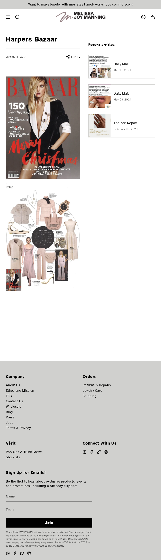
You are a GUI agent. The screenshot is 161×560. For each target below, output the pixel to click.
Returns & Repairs (97, 385)
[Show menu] (8, 17)
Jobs (9, 423)
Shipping (90, 396)
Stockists (13, 457)
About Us (13, 385)
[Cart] (152, 17)
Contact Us (14, 401)
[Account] (143, 17)
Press (10, 417)
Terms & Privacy (18, 428)
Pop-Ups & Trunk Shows (24, 452)
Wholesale (13, 406)
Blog (9, 412)
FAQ (9, 396)
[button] (17, 17)
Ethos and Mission (20, 390)
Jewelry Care (92, 390)
